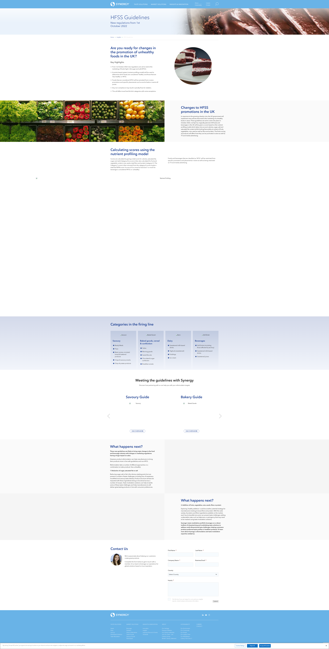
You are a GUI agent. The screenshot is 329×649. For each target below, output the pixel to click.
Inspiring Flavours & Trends (150, 632)
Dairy (112, 630)
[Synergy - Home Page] (117, 4)
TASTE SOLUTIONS (116, 624)
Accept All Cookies (265, 646)
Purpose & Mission (167, 630)
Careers (208, 3)
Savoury (113, 632)
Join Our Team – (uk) (167, 634)
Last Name (199, 550)
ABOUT (164, 624)
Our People (184, 632)
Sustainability (198, 5)
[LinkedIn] (203, 615)
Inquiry (171, 580)
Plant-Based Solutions (116, 634)
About (196, 3)
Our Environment (185, 628)
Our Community (185, 630)
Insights (145, 630)
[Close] (326, 646)
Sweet (112, 628)
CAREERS (199, 624)
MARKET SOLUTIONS (132, 624)
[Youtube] (206, 615)
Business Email (200, 560)
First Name (172, 550)
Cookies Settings (240, 646)
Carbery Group (166, 637)
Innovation (145, 628)
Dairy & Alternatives (131, 632)
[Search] (214, 4)
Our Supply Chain (185, 634)
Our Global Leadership (168, 632)
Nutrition (128, 630)
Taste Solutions (141, 4)
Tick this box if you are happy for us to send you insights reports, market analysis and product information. (187, 600)
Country (170, 570)
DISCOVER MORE (137, 431)
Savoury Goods (130, 637)
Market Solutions (158, 4)
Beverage (129, 628)
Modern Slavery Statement (169, 638)
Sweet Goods (130, 634)
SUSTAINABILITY (185, 624)
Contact (208, 5)
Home (112, 37)
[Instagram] (209, 615)
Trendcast (145, 634)
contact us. (191, 534)
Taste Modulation (115, 637)
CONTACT (199, 626)
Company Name (174, 560)
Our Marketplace (185, 637)
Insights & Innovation (179, 4)
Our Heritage (165, 628)
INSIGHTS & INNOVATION (150, 624)
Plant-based (129, 638)
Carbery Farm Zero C (186, 638)
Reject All (252, 646)
